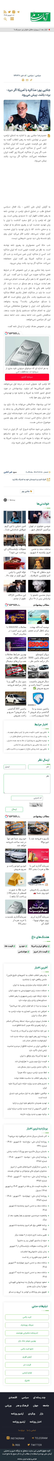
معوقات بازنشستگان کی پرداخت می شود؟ (15, 551)
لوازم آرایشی (27, 1372)
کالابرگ (27, 1380)
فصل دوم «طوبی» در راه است (34, 1257)
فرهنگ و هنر (22, 1405)
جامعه (46, 1405)
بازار (41, 1414)
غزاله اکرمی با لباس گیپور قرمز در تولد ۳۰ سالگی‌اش (16, 574)
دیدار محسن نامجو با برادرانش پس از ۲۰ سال (39, 597)
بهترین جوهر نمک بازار (27, 1341)
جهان (35, 1405)
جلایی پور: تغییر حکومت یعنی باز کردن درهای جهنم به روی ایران (27, 732)
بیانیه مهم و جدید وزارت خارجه (33, 1114)
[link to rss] (5, 11)
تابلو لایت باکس (27, 1349)
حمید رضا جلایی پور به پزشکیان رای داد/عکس (30, 745)
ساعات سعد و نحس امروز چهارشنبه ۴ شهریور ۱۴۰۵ (27, 1265)
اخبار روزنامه (36, 1422)
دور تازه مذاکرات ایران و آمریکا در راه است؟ (29, 1031)
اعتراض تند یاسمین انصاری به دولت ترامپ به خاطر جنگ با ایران (28, 1013)
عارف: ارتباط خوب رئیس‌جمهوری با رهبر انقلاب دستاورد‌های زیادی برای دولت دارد (28, 998)
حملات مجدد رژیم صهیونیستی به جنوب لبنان (28, 990)
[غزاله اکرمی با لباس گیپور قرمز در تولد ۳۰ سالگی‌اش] (15, 563)
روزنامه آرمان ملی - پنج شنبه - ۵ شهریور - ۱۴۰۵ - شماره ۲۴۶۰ (26, 1144)
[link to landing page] (40, 16)
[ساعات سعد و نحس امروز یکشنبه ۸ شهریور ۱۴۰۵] (39, 540)
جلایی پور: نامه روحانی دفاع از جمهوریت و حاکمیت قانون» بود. (26, 749)
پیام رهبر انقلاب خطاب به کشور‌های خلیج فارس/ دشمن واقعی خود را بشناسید (26, 977)
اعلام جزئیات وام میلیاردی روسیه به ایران (30, 985)
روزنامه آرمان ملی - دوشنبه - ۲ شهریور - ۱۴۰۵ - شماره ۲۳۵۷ (27, 1159)
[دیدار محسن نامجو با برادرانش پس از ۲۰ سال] (39, 586)
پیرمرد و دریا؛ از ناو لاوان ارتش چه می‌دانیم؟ (28, 1005)
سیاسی (38, 75)
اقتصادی (13, 1397)
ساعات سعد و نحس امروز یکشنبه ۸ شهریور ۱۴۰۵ (40, 551)
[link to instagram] (13, 11)
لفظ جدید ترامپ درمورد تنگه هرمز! (32, 1072)
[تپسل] (6, 333)
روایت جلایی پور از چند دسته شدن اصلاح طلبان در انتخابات (28, 737)
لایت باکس (27, 1317)
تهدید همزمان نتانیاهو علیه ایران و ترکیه (30, 1103)
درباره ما (21, 1430)
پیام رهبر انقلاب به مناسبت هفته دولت (30, 1078)
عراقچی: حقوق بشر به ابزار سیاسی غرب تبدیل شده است (28, 1095)
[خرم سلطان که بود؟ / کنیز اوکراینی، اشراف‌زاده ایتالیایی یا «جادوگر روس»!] (39, 563)
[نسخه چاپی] (22, 80)
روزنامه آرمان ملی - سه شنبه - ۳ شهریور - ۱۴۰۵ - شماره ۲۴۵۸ (26, 1178)
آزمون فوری (27, 1356)
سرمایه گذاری (27, 377)
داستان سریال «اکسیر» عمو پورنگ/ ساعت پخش (27, 1151)
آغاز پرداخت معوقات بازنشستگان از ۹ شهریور (28, 1246)
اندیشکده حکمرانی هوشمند (27, 1333)
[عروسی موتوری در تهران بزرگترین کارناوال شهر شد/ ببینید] (39, 517)
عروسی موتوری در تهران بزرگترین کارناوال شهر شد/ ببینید (39, 528)
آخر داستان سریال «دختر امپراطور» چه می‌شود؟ (27, 1136)
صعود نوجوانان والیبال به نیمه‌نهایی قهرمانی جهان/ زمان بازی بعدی (28, 1284)
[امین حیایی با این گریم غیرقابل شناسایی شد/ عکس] (15, 517)
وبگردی (31, 1414)
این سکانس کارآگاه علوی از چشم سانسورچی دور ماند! (16, 597)
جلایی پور (26, 491)
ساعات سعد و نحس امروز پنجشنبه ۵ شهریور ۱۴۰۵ (28, 1208)
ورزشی (8, 1405)
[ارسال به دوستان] (27, 80)
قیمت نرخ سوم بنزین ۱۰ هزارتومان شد (31, 1061)
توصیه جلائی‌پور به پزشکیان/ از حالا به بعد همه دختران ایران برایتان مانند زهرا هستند (27, 741)
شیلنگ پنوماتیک (27, 1325)
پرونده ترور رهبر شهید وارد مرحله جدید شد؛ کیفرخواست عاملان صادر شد (28, 1038)
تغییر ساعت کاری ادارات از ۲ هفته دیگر (31, 1235)
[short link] (31, 79)
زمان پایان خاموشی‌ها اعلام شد (33, 1251)
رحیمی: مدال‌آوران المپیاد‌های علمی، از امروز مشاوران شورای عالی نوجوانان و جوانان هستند (27, 1169)
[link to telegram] (18, 11)
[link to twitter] (9, 11)
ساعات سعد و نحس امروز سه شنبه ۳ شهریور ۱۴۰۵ (28, 1274)
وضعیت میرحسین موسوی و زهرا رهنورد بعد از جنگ (27, 1217)
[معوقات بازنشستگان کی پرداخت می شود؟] (15, 540)
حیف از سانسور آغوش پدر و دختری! (32, 1240)
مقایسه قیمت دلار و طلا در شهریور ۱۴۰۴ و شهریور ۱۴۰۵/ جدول (26, 1188)
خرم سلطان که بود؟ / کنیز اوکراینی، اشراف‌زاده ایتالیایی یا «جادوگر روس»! (39, 574)
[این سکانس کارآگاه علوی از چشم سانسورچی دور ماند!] (15, 586)
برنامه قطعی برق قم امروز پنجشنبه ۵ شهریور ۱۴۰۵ (28, 1227)
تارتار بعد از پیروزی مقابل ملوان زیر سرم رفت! (30, 29)
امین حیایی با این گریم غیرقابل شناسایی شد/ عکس (15, 528)
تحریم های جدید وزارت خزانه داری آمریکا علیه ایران (28, 1085)
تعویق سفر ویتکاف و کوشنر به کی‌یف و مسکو (28, 1292)
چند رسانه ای (39, 1397)
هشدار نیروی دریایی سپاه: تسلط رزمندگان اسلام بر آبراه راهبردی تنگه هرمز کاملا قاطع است (27, 1023)
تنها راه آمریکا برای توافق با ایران (33, 1056)
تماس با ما (31, 1430)
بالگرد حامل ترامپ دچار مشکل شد (32, 1067)
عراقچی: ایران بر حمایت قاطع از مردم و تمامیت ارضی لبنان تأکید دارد (27, 1048)
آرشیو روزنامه (17, 1414)
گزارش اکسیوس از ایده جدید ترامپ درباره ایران (27, 1108)
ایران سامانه (22, 1459)
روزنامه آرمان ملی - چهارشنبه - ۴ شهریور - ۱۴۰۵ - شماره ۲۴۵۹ (26, 1198)
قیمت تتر (27, 1364)
